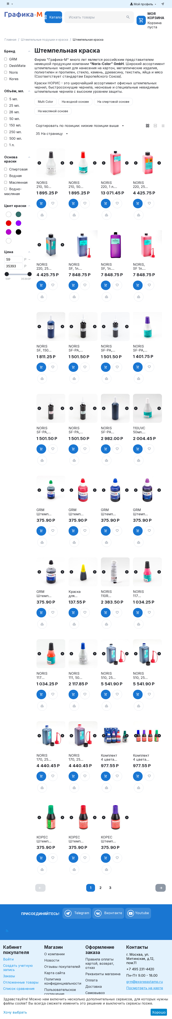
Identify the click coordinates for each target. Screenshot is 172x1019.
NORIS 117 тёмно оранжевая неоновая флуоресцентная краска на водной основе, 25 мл (44, 675)
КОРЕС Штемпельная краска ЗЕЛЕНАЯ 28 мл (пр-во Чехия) (44, 839)
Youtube (141, 913)
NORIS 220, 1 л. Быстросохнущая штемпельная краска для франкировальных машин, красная (109, 185)
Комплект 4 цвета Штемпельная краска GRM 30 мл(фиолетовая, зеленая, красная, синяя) (109, 757)
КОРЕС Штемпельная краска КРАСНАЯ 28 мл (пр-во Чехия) (77, 839)
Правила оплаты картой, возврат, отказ (99, 963)
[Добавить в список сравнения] (42, 215)
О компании (54, 954)
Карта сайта (54, 973)
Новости (51, 960)
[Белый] (8, 214)
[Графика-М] (23, 14)
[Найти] (128, 17)
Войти (8, 959)
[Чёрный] (18, 232)
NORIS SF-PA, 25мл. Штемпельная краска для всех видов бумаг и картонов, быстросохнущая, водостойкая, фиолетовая (141, 348)
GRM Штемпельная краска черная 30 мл (44, 594)
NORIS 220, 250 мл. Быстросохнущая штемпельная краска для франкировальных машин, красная (141, 185)
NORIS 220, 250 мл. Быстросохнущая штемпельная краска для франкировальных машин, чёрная (44, 267)
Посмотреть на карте (144, 988)
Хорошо (159, 1012)
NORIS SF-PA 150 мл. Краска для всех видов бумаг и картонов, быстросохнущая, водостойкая (109, 430)
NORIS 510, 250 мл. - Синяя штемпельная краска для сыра (140, 675)
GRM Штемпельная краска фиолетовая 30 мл (141, 512)
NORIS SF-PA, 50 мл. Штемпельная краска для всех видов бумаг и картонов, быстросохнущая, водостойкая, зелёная (77, 430)
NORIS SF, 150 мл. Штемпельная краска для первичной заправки (44, 348)
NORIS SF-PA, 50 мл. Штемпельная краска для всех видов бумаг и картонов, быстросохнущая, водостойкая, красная (44, 430)
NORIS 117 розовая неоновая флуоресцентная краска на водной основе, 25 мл (141, 594)
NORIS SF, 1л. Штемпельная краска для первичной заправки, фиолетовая (109, 267)
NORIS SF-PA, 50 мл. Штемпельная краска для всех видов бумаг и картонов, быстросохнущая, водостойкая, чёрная (77, 348)
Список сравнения (18, 988)
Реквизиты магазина (102, 974)
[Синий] (18, 223)
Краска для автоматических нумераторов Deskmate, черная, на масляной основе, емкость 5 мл (77, 594)
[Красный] (8, 223)
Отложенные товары (20, 982)
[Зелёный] (18, 214)
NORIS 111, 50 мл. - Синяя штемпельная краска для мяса (76, 675)
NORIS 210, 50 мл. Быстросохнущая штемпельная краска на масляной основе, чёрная (44, 185)
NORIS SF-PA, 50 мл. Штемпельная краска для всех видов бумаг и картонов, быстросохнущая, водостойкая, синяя (109, 348)
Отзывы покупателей (62, 966)
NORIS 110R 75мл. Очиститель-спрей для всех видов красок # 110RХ (109, 594)
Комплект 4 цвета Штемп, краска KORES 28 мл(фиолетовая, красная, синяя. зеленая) (141, 757)
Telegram (81, 913)
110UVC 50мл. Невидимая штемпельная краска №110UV (141, 430)
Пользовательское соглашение (60, 992)
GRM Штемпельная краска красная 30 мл (76, 512)
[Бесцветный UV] (8, 241)
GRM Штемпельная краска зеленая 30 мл (44, 512)
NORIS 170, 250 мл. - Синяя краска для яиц (43, 757)
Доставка (93, 986)
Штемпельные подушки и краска (44, 39)
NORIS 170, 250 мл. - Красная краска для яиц (75, 757)
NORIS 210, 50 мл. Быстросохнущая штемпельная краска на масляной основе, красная (77, 185)
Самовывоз (95, 993)
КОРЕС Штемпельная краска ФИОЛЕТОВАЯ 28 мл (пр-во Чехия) (109, 839)
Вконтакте (112, 913)
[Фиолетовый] (8, 232)
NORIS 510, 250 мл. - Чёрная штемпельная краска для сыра (108, 675)
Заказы (9, 976)
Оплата (91, 980)
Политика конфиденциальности (62, 981)
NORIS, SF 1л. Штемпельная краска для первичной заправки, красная (141, 267)
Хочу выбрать (15, 1012)
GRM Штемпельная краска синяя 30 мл (109, 512)
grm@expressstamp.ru (144, 982)
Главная (10, 39)
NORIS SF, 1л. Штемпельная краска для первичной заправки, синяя (77, 267)
